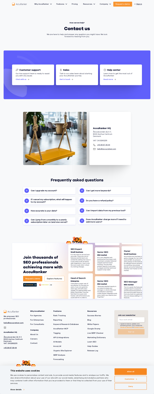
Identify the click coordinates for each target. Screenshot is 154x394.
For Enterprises (37, 320)
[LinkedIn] (5, 327)
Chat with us (21, 79)
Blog (89, 320)
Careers (33, 339)
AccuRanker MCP (60, 329)
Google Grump (93, 329)
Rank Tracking (59, 315)
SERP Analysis (59, 355)
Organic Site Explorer (62, 351)
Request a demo (123, 4)
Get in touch (65, 79)
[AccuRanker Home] (19, 4)
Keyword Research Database (66, 324)
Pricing (75, 4)
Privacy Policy (139, 327)
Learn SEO (91, 342)
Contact (33, 343)
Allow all (130, 371)
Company (104, 4)
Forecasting (58, 359)
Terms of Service (126, 327)
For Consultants (37, 324)
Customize (129, 379)
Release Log (92, 351)
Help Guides (92, 346)
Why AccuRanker (41, 4)
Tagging (56, 333)
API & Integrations (61, 337)
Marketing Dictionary (96, 337)
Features (60, 4)
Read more (108, 79)
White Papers (93, 324)
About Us (34, 334)
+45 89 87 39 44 (10, 348)
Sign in (139, 4)
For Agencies (36, 315)
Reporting (57, 320)
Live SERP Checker (95, 333)
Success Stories (94, 315)
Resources (87, 4)
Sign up (131, 332)
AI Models (57, 342)
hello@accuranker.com (14, 323)
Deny (130, 386)
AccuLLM (57, 346)
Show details (16, 389)
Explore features (54, 278)
